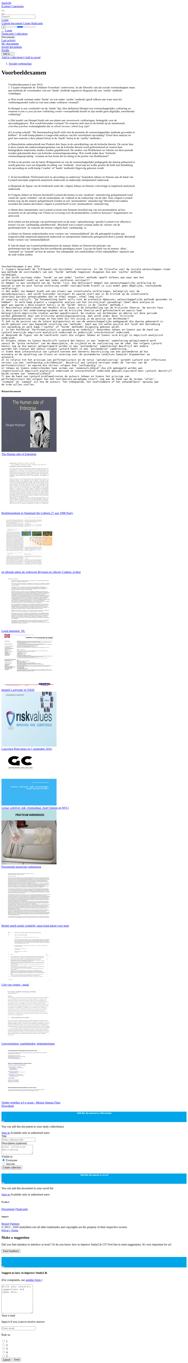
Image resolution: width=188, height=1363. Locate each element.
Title (4, 1136)
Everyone (11, 1160)
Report (5, 1223)
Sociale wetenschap (20, 63)
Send (16, 1359)
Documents (8, 1209)
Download (7, 1105)
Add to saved (32, 57)
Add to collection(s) (13, 57)
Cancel (6, 1359)
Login (4, 20)
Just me (10, 1163)
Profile (5, 50)
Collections (21, 33)
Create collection (12, 1167)
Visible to (6, 1156)
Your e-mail (8, 1315)
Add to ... (8, 54)
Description (14, 1143)
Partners (14, 1223)
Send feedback (11, 1251)
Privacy (6, 1230)
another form (33, 1280)
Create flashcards (33, 23)
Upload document (12, 23)
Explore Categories (12, 6)
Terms (14, 1230)
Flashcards (8, 33)
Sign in (5, 1132)
